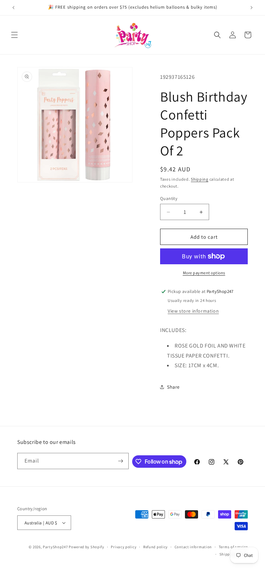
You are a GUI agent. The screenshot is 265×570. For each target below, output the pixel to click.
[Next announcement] (251, 7)
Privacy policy (123, 546)
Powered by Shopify (86, 546)
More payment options (204, 272)
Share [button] (173, 387)
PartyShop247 (55, 546)
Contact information (193, 546)
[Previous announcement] (13, 7)
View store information (193, 311)
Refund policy (155, 546)
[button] (14, 34)
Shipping (199, 179)
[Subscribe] (120, 461)
